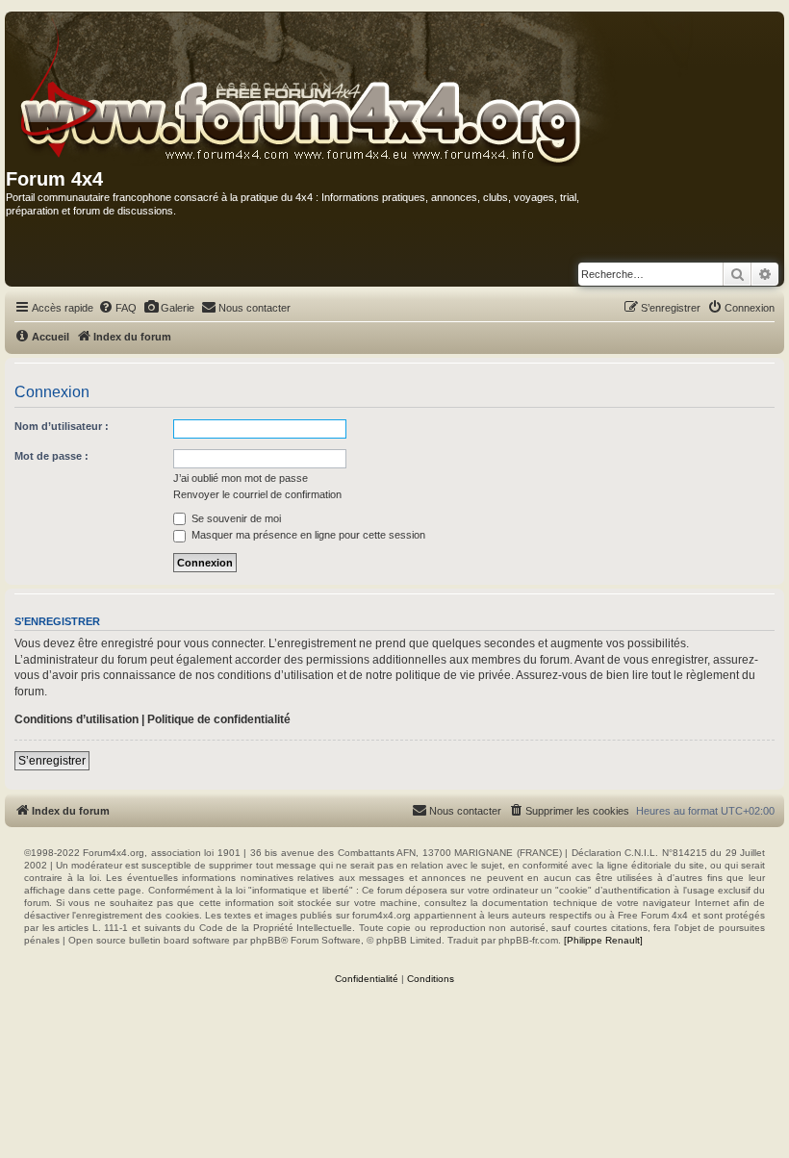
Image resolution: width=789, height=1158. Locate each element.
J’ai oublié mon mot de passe (240, 478)
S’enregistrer (52, 761)
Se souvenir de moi (235, 518)
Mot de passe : (51, 456)
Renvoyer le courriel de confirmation (257, 494)
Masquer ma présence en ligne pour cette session (307, 535)
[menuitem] (117, 307)
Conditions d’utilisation (76, 719)
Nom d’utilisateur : (61, 426)
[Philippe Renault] (603, 940)
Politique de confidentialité (219, 719)
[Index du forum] (351, 90)
